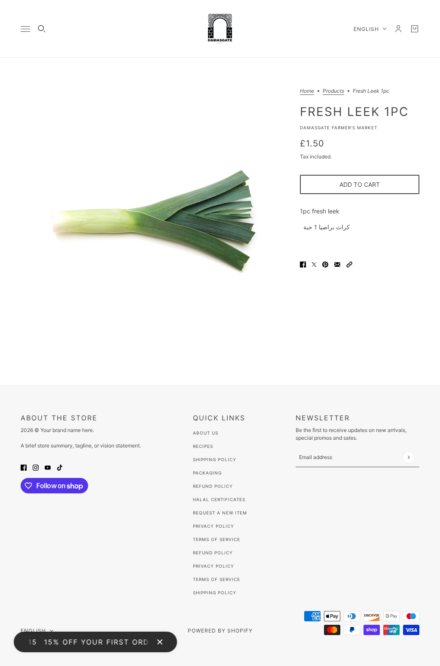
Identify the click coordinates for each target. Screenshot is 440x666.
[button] (349, 264)
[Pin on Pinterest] (325, 264)
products (333, 91)
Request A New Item (220, 512)
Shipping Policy (214, 459)
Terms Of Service (216, 539)
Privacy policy (213, 566)
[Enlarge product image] (153, 221)
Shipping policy (214, 592)
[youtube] (47, 466)
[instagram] (35, 466)
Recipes (203, 446)
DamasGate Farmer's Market (338, 127)
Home (307, 91)
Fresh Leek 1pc (354, 111)
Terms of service (216, 579)
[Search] (41, 28)
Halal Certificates (219, 499)
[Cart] (414, 28)
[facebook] (23, 466)
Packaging (207, 472)
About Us (205, 432)
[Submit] (408, 457)
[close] (159, 642)
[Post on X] (314, 264)
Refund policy (213, 552)
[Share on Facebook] (302, 264)
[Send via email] (337, 264)
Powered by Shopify (220, 630)
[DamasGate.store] (220, 29)
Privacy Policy (213, 526)
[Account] (398, 28)
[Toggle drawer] (25, 29)
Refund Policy (213, 486)
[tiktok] (59, 466)
